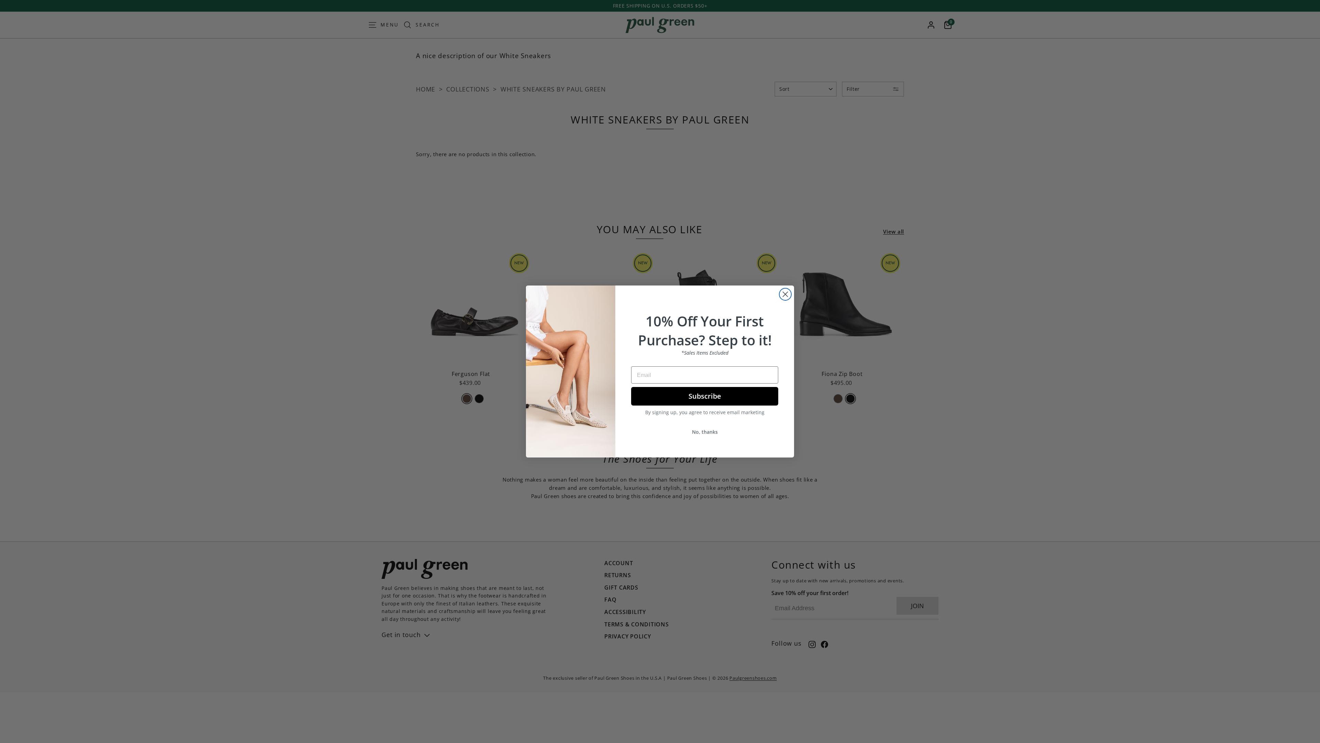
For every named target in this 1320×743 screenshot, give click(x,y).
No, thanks (705, 432)
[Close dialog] (785, 294)
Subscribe (705, 396)
